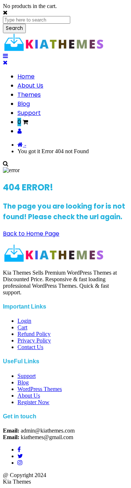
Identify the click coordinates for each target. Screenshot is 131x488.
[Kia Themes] (55, 49)
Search (14, 28)
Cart (22, 327)
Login (24, 321)
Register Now (33, 402)
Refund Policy (34, 334)
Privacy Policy (34, 340)
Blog (23, 104)
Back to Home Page (31, 233)
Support (29, 113)
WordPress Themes (39, 389)
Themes (29, 94)
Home (26, 76)
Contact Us (30, 347)
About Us (30, 85)
